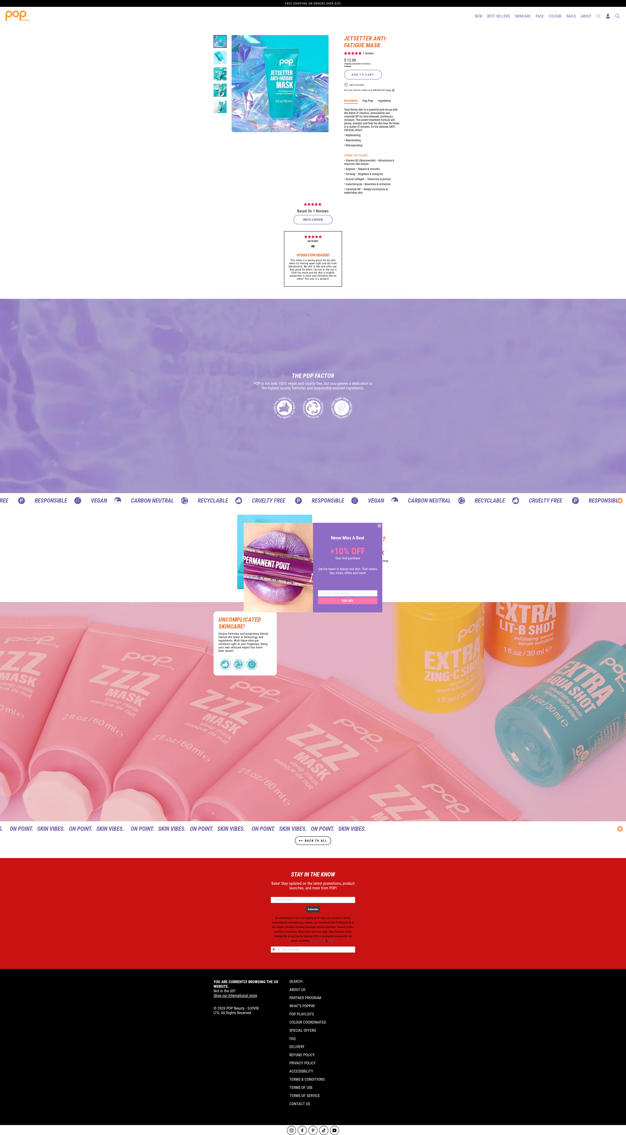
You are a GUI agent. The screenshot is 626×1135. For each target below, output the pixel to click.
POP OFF (347, 601)
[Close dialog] (379, 525)
